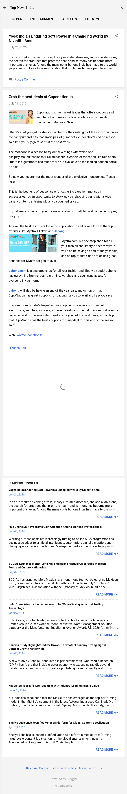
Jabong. (59, 231)
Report (18, 19)
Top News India (22, 7)
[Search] (123, 8)
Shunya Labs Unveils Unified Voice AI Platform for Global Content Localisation (59, 722)
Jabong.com (17, 271)
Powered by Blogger (63, 779)
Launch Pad (70, 19)
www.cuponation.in (29, 335)
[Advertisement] (63, 447)
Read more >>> (107, 517)
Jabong (14, 290)
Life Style (93, 19)
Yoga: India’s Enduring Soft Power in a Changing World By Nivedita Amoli (55, 489)
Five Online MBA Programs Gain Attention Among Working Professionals (55, 526)
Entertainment (42, 19)
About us (31, 768)
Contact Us (46, 768)
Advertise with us (90, 768)
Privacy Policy (66, 768)
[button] (116, 36)
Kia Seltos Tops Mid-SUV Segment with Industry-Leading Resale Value (54, 685)
